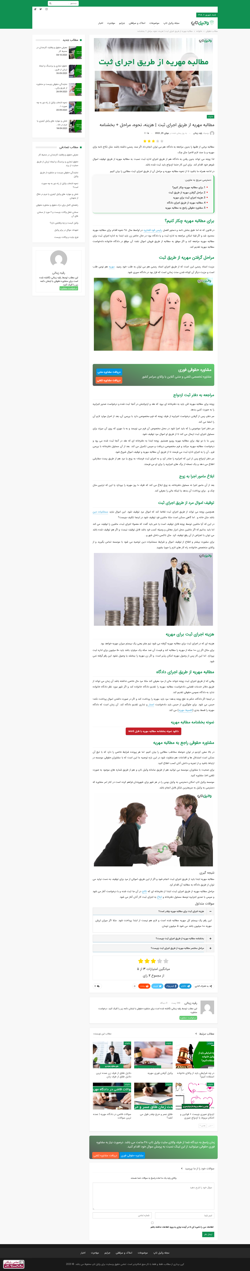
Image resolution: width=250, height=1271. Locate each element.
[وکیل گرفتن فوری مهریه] (153, 1055)
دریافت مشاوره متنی (109, 372)
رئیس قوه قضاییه (153, 230)
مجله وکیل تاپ (171, 23)
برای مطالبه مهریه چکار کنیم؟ (187, 187)
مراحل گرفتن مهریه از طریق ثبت (186, 193)
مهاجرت (111, 23)
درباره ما (168, 14)
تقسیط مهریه (185, 710)
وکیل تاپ (190, 14)
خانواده (210, 116)
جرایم (122, 23)
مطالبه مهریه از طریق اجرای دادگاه (185, 203)
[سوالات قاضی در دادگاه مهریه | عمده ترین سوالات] (112, 1096)
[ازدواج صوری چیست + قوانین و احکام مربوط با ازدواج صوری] (195, 1096)
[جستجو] (50, 3)
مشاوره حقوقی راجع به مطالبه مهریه (184, 208)
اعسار (150, 705)
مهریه (112, 267)
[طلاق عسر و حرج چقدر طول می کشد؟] (153, 1096)
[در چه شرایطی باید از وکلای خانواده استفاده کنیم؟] (195, 1055)
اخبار (100, 23)
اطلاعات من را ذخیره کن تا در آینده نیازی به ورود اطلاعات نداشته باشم (182, 1227)
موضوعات (154, 23)
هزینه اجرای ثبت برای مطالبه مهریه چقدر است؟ (181, 911)
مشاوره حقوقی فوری (132, 1155)
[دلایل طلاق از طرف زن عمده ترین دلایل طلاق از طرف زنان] (112, 1055)
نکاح (144, 891)
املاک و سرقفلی (137, 23)
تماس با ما (178, 14)
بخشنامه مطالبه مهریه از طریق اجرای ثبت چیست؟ (180, 938)
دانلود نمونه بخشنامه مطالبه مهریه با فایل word (153, 731)
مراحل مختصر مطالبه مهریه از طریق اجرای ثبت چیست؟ (177, 948)
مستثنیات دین (100, 512)
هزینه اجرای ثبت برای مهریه (188, 198)
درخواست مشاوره (188, 1018)
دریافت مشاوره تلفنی (109, 380)
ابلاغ (159, 897)
